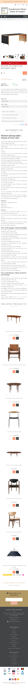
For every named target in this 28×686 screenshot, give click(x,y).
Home (3, 19)
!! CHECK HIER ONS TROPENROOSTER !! (13, 1)
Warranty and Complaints (14, 648)
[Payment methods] (5, 669)
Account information (14, 656)
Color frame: (4, 104)
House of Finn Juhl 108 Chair (14, 532)
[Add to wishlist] (1, 73)
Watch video (14, 63)
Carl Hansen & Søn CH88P (14, 431)
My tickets (14, 659)
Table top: (4, 98)
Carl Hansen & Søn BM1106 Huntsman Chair (14, 364)
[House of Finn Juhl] (24, 79)
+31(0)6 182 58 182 (14, 617)
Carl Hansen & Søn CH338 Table (14, 331)
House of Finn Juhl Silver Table (14, 465)
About (14, 630)
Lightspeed (8, 683)
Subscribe (14, 603)
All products (14, 663)
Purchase (14, 644)
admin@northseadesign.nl (15, 621)
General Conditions (14, 642)
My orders (14, 657)
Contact (14, 632)
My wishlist (14, 661)
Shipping (14, 636)
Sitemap (14, 646)
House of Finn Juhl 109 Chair (14, 498)
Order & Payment (14, 634)
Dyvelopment (19, 683)
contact (19, 296)
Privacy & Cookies (14, 638)
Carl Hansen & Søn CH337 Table (14, 398)
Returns (14, 640)
